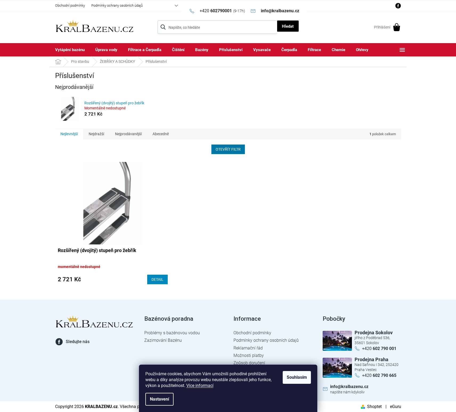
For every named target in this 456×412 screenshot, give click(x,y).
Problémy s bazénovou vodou (172, 332)
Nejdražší (96, 134)
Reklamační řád (248, 348)
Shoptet (374, 406)
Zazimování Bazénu (163, 340)
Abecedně (161, 134)
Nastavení (159, 399)
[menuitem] (70, 49)
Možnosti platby (248, 355)
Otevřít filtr (228, 149)
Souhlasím (297, 377)
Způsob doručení (249, 362)
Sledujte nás (78, 341)
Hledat (288, 26)
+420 (379, 348)
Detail (157, 279)
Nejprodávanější (128, 134)
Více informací (199, 385)
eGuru (395, 406)
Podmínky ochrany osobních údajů (117, 5)
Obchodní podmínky (70, 5)
